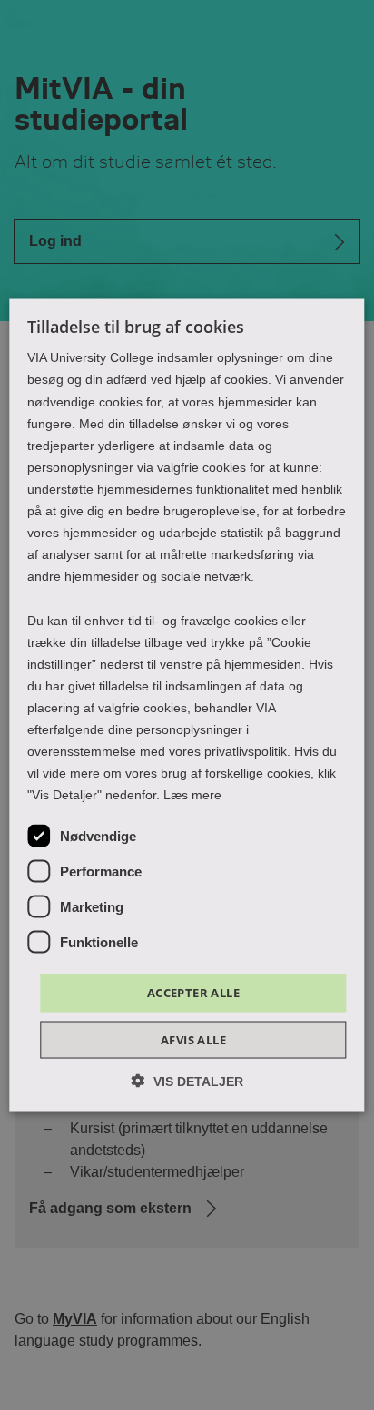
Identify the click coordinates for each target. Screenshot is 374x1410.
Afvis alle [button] (193, 1039)
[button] (187, 1080)
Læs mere (192, 795)
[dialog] (186, 705)
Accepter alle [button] (193, 992)
